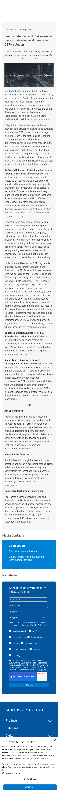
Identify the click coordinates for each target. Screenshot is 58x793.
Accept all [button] (30, 787)
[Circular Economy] (31, 641)
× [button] (55, 740)
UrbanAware (32, 105)
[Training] (15, 653)
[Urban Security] (18, 635)
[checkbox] (28, 642)
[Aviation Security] (19, 629)
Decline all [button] (30, 779)
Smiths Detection (13, 91)
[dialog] (29, 765)
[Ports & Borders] (37, 635)
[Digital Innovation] (19, 647)
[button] (29, 773)
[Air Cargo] (36, 629)
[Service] (35, 647)
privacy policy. (42, 670)
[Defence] (15, 641)
